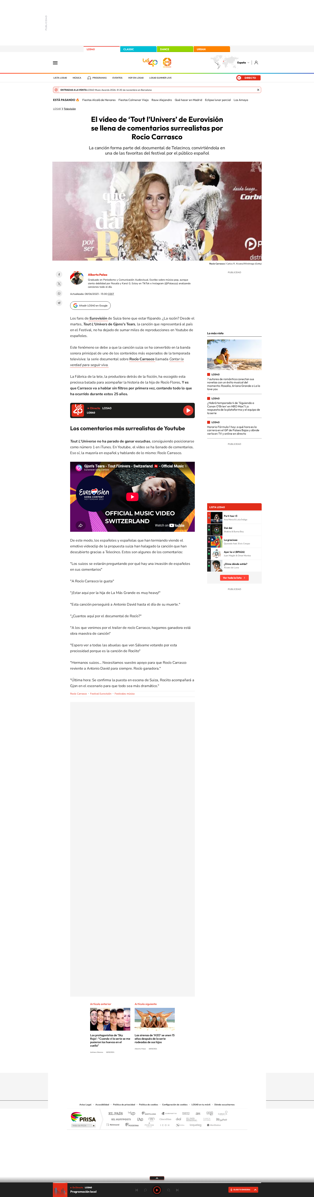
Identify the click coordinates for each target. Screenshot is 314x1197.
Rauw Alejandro (162, 100)
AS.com (196, 1114)
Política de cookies (148, 1104)
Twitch (171, 1066)
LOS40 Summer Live (160, 77)
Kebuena (218, 1118)
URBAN (201, 49)
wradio (151, 1118)
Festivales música (124, 693)
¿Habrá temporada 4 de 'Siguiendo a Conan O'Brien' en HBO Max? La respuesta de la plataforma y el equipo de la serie (233, 408)
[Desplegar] (157, 1178)
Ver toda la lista (232, 577)
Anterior (136, 1190)
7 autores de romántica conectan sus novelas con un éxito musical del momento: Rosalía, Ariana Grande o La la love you (233, 384)
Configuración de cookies (175, 1104)
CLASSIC (128, 49)
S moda (180, 1124)
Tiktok (142, 1066)
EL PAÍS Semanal (192, 1118)
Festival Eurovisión (100, 693)
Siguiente (177, 1190)
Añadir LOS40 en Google (93, 305)
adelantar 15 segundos (168, 1190)
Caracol (221, 1114)
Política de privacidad (124, 1104)
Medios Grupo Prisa (83, 1125)
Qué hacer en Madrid (188, 100)
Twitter (59, 284)
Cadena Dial (178, 1118)
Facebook (59, 274)
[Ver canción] (216, 518)
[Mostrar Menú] (58, 62)
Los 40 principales (133, 1114)
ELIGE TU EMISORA (242, 1189)
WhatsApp (59, 293)
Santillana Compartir (169, 1114)
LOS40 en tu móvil (201, 1104)
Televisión (70, 108)
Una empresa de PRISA (83, 1117)
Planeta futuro (205, 1118)
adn (208, 1114)
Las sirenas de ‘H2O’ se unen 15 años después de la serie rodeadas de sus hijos (155, 1038)
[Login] (256, 62)
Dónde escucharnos (224, 1104)
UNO (140, 1118)
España (241, 62)
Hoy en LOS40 (136, 77)
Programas (99, 77)
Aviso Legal (85, 1104)
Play (157, 1190)
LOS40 (91, 49)
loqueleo (196, 1124)
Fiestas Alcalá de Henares (99, 100)
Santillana (150, 1114)
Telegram (59, 303)
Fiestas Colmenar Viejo (133, 100)
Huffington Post (120, 1118)
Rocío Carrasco (78, 693)
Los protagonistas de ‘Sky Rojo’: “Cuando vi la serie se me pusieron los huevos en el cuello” (110, 1040)
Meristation (213, 1124)
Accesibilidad (102, 1104)
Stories (179, 1066)
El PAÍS (115, 1114)
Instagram (135, 1066)
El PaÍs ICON (164, 1124)
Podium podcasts (149, 1124)
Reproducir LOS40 (188, 410)
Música (77, 77)
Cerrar (258, 89)
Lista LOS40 (60, 77)
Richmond (113, 1124)
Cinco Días (165, 1118)
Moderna (131, 1124)
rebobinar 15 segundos (145, 1190)
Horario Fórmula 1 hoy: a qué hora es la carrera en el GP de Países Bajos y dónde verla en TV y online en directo (233, 430)
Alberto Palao (97, 274)
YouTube (150, 1066)
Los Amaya (241, 100)
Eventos (117, 77)
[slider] (157, 1182)
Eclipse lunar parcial (218, 100)
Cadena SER (184, 1114)
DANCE (164, 49)
